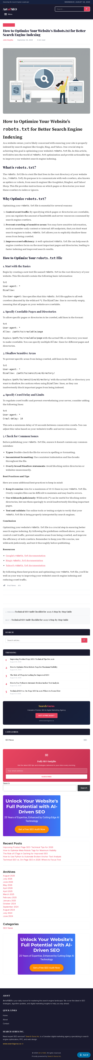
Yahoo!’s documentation (25, 565)
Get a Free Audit (46, 715)
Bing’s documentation (24, 560)
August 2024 (9, 910)
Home (5, 1015)
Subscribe (47, 777)
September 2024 (11, 907)
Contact (6, 1024)
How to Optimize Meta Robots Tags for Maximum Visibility (33, 667)
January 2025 (9, 900)
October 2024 (9, 903)
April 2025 (7, 891)
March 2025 (8, 894)
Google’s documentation (26, 555)
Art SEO (10, 9)
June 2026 (8, 882)
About (5, 1020)
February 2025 (10, 897)
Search (6, 783)
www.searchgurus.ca (46, 721)
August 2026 (9, 876)
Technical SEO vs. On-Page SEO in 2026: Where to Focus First (35, 691)
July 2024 (7, 913)
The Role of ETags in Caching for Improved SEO (29, 675)
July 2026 (7, 879)
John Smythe (8, 40)
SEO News (9, 25)
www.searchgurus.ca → (13, 1044)
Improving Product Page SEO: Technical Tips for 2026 (32, 659)
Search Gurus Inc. (33, 1036)
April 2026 (8, 888)
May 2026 (7, 885)
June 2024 (8, 916)
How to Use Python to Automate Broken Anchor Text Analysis (34, 683)
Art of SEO (42, 1053)
